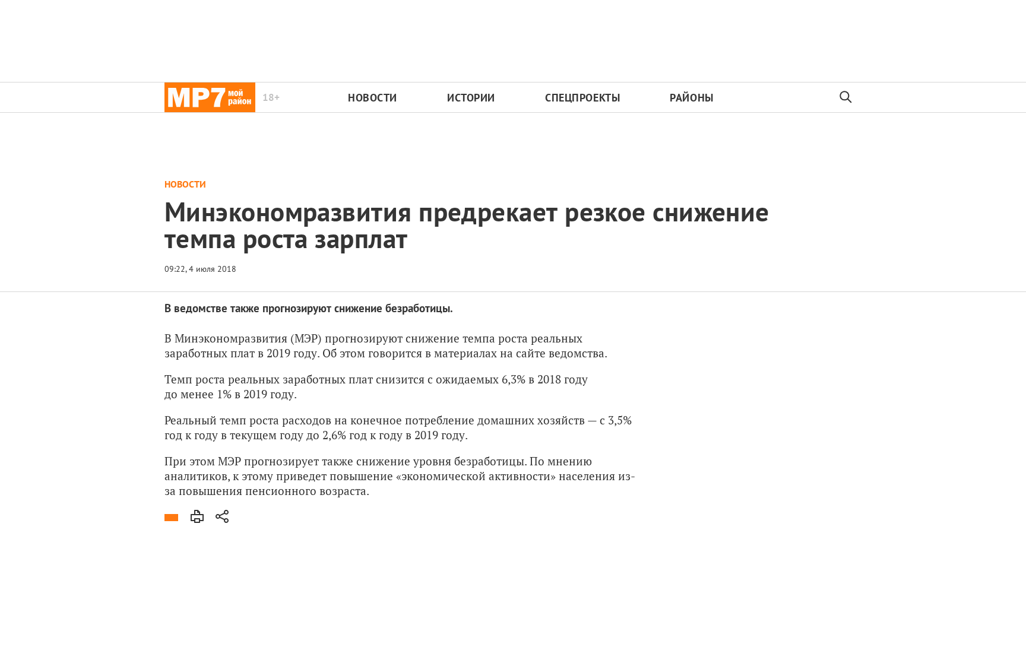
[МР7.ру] (209, 97)
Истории (471, 97)
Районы (691, 97)
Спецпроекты (582, 97)
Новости (372, 97)
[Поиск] (846, 97)
